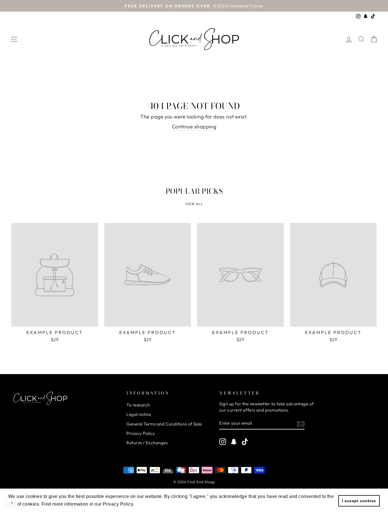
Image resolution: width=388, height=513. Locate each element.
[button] (147, 504)
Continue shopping (194, 126)
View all (194, 204)
